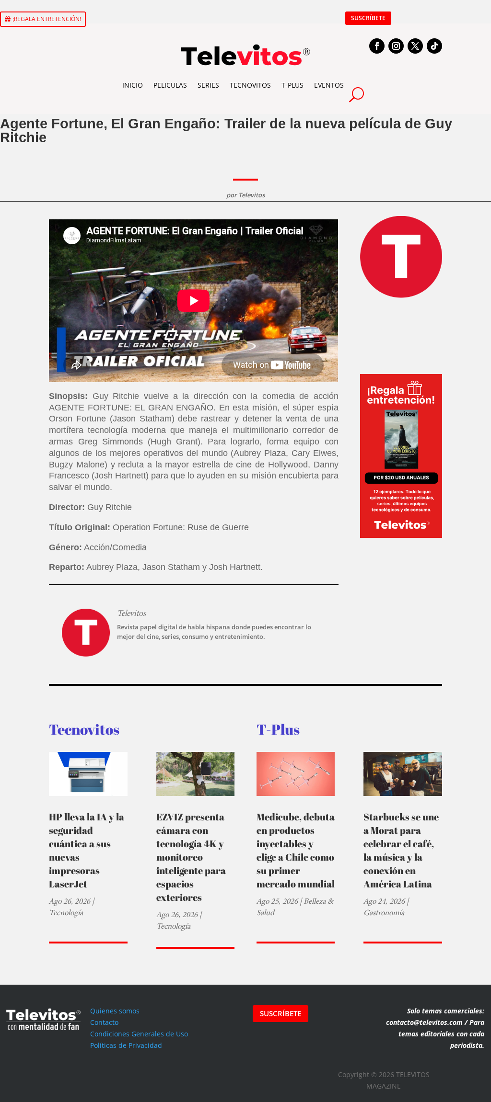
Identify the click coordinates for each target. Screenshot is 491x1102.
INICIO (132, 85)
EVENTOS (329, 85)
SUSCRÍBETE (368, 18)
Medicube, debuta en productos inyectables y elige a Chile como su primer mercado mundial (296, 850)
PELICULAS (170, 85)
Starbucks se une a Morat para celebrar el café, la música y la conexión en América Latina (401, 850)
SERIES (208, 85)
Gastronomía (383, 913)
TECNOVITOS (250, 85)
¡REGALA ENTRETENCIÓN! (46, 19)
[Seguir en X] (415, 46)
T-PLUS (292, 85)
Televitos (251, 195)
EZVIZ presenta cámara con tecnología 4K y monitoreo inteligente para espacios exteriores (191, 857)
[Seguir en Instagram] (396, 46)
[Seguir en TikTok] (434, 46)
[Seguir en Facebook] (377, 46)
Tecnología (66, 913)
